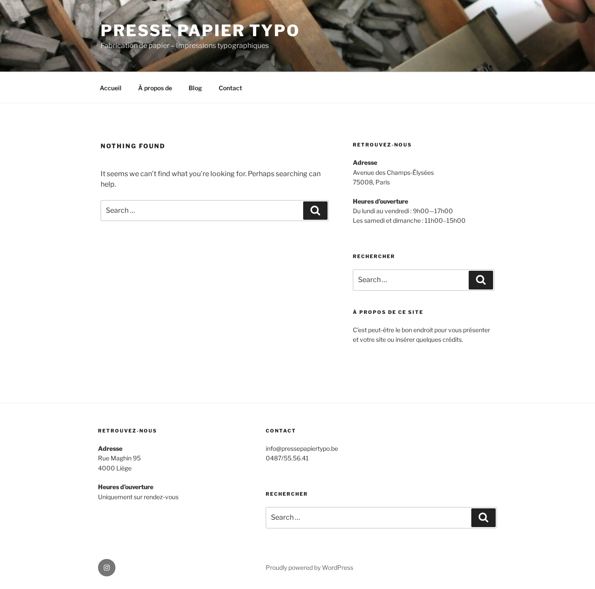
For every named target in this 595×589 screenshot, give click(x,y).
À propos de (155, 88)
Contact (230, 88)
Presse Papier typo (200, 30)
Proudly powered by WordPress (309, 567)
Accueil (111, 88)
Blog (195, 88)
